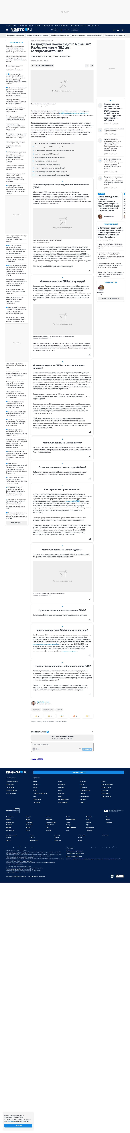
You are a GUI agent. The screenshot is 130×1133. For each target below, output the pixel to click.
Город (35, 790)
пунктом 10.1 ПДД (72, 501)
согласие (11, 1121)
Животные (37, 799)
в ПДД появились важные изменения (74, 113)
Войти (37, 750)
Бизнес (35, 784)
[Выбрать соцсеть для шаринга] (92, 65)
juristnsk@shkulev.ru (49, 862)
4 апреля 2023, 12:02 (36, 60)
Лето (60, 790)
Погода (31, 25)
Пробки (65, 30)
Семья (82, 802)
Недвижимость (11, 25)
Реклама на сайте (12, 781)
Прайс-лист (10, 784)
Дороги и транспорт (40, 793)
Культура (61, 787)
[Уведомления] (118, 30)
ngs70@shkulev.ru (27, 861)
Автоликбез (36, 709)
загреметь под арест (69, 651)
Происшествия (85, 790)
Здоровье (36, 802)
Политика (83, 787)
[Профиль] (123, 30)
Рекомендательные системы (74, 856)
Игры (97, 25)
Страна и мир (106, 787)
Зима (60, 781)
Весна (35, 787)
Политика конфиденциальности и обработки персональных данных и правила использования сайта (93, 859)
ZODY (82, 25)
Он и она (83, 781)
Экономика (105, 793)
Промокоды (89, 25)
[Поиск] (113, 30)
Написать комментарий (44, 65)
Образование (62, 802)
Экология (105, 790)
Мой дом (61, 793)
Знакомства (22, 25)
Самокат (59, 709)
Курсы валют (74, 25)
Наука (60, 796)
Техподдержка (11, 793)
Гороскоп (64, 25)
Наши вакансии (11, 790)
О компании (10, 787)
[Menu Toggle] (7, 30)
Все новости (16, 42)
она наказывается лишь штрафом (46, 644)
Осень (82, 784)
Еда (34, 796)
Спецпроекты (106, 796)
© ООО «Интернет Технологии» (36, 876)
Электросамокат (48, 709)
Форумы (38, 25)
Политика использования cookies (75, 853)
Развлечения (84, 796)
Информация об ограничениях (74, 851)
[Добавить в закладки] (87, 65)
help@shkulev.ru (18, 864)
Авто (35, 781)
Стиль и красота (107, 784)
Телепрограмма (47, 25)
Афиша (57, 25)
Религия (83, 799)
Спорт (104, 781)
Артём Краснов (43, 702)
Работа (82, 793)
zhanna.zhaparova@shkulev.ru (14, 869)
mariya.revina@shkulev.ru (12, 872)
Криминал (61, 784)
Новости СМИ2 (37, 759)
